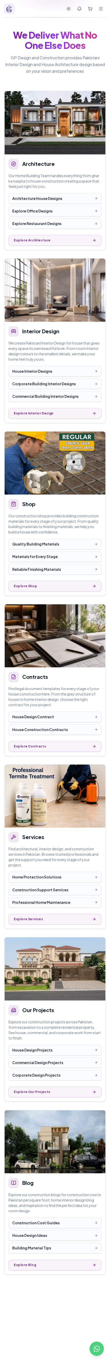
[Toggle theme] (68, 9)
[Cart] (90, 9)
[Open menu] (101, 9)
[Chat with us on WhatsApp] (97, 1349)
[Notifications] (79, 9)
